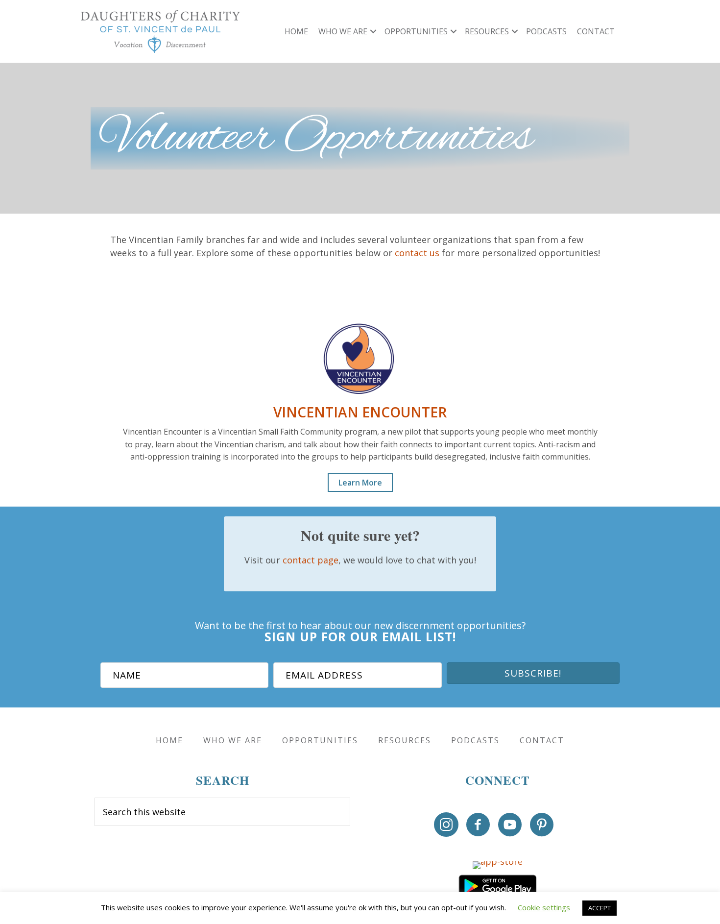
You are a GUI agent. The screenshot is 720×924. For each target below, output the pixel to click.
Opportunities (416, 31)
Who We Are (342, 31)
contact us (417, 253)
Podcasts (546, 31)
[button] (373, 31)
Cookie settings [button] (544, 907)
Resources (487, 31)
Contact (596, 31)
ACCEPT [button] (599, 907)
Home (296, 31)
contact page (310, 560)
